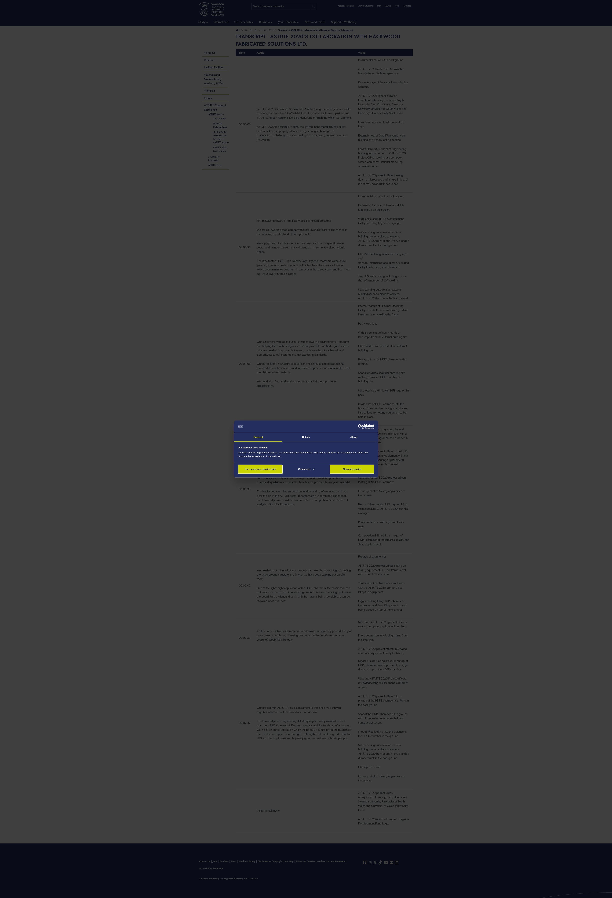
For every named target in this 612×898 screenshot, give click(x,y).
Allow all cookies (351, 469)
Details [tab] (306, 437)
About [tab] (353, 437)
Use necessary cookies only (260, 469)
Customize (304, 469)
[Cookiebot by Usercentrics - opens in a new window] (360, 426)
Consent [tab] (258, 437)
